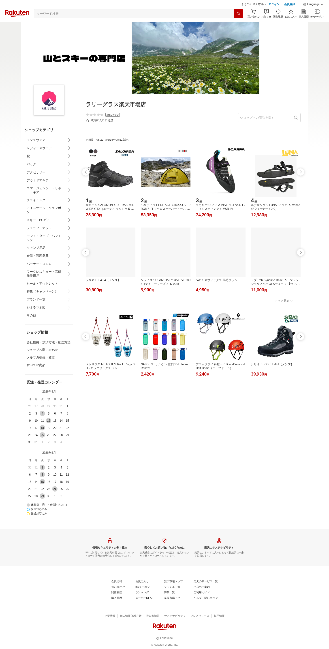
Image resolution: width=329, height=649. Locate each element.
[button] (313, 4)
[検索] (238, 13)
